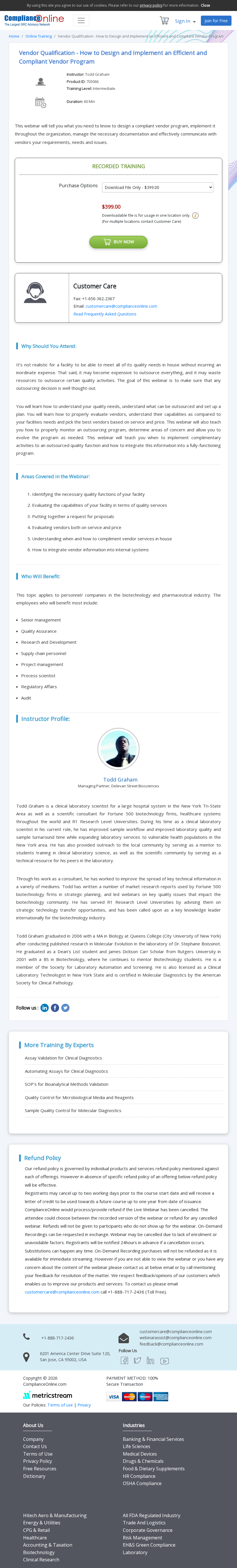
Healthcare (35, 1537)
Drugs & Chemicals (143, 1461)
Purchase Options (78, 185)
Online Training (38, 36)
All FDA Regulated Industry (151, 1515)
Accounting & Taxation (47, 1545)
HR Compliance (139, 1476)
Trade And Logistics (144, 1522)
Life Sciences (136, 1446)
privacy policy (151, 5)
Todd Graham (97, 74)
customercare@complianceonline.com (121, 306)
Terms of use (60, 1405)
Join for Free (216, 20)
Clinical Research (41, 1559)
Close (205, 5)
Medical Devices (140, 1454)
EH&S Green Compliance (149, 1545)
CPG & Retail (36, 1530)
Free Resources (39, 1468)
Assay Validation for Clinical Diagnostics (63, 1058)
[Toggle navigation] (81, 20)
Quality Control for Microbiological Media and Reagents (79, 1097)
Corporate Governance (148, 1530)
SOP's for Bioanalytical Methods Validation (66, 1084)
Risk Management (142, 1537)
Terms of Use (38, 1454)
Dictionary (34, 1476)
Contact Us (35, 1446)
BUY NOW (122, 241)
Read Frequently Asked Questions (104, 314)
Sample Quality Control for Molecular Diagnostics (73, 1110)
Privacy (84, 1405)
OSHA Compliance (142, 1483)
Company (33, 1439)
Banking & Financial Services (153, 1439)
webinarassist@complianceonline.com (176, 1337)
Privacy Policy (37, 1461)
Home (14, 36)
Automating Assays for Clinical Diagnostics (66, 1071)
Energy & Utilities (41, 1522)
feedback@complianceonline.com (171, 1344)
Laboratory (135, 1552)
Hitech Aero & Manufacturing (55, 1515)
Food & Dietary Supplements (154, 1468)
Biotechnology (39, 1552)
